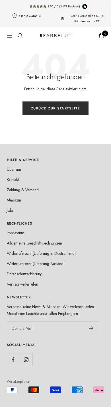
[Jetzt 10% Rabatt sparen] (91, 328)
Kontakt (13, 179)
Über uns (14, 169)
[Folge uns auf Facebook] (13, 359)
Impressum (15, 233)
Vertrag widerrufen (22, 284)
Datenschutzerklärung (24, 274)
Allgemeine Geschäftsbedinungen (34, 243)
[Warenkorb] (101, 35)
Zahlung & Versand (23, 190)
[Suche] (20, 35)
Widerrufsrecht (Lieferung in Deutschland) (41, 253)
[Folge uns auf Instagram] (26, 359)
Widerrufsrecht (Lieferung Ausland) (36, 263)
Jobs (10, 210)
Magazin (14, 200)
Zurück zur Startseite (55, 108)
